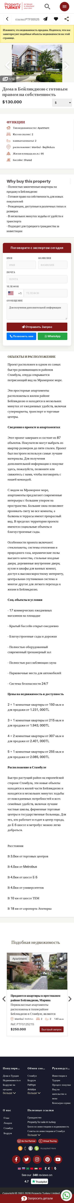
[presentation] (4, 999)
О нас (6, 1117)
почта (11, 272)
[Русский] (24, 1168)
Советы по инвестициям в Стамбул (46, 1131)
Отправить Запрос (38, 326)
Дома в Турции (11, 1075)
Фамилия (44, 258)
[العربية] (28, 1168)
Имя (9, 258)
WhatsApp (54, 336)
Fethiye (32, 1084)
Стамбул (32, 1075)
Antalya (32, 1089)
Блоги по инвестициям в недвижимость (48, 1126)
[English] (20, 1168)
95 (42, 153)
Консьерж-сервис (61, 1102)
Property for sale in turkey (42, 1121)
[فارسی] (36, 1168)
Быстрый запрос (52, 1029)
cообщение (15, 300)
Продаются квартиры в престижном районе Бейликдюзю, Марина (35, 998)
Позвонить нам (23, 336)
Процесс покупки (61, 1084)
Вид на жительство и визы (59, 1094)
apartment (43, 127)
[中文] (32, 1168)
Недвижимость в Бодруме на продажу (11, 1085)
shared (28, 159)
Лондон (8, 1122)
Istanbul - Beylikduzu (43, 147)
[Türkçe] (41, 1168)
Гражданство (35, 1117)
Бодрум (32, 1080)
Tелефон (13, 286)
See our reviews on (37, 1175)
